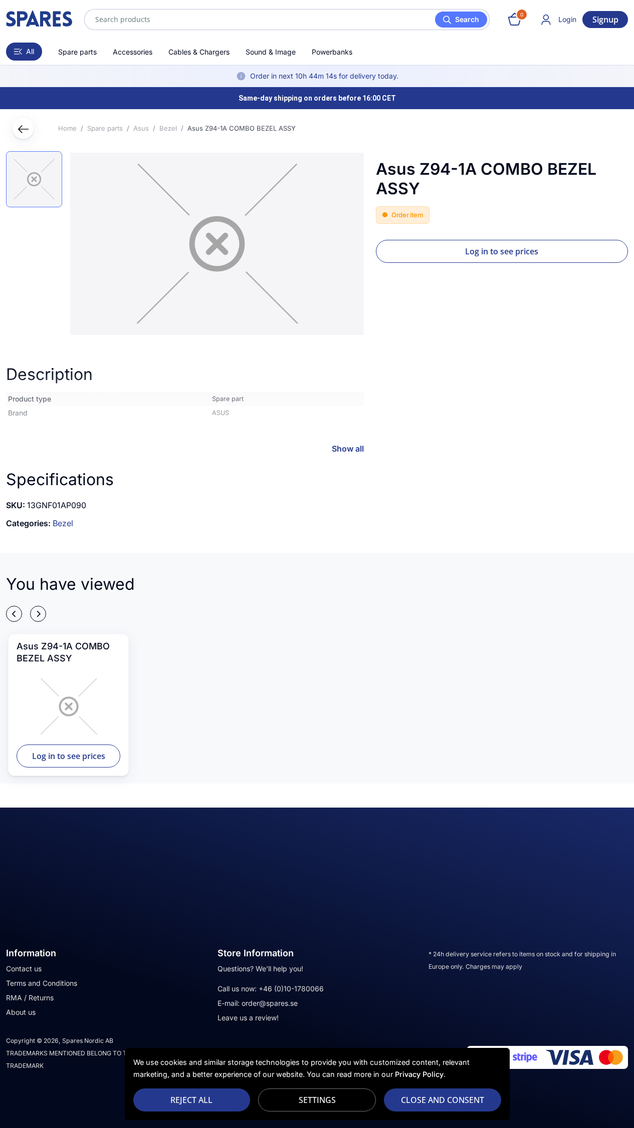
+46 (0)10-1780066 (291, 988)
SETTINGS (317, 1099)
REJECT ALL (191, 1099)
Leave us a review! (248, 1017)
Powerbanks (332, 52)
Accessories (132, 52)
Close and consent (442, 1099)
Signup (605, 19)
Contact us (24, 968)
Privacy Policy (419, 1074)
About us (21, 1012)
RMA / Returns (30, 997)
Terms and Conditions (41, 983)
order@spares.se (270, 1003)
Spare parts (77, 52)
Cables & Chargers (199, 52)
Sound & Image (271, 52)
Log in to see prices (501, 251)
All (30, 51)
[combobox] (287, 19)
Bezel (63, 523)
